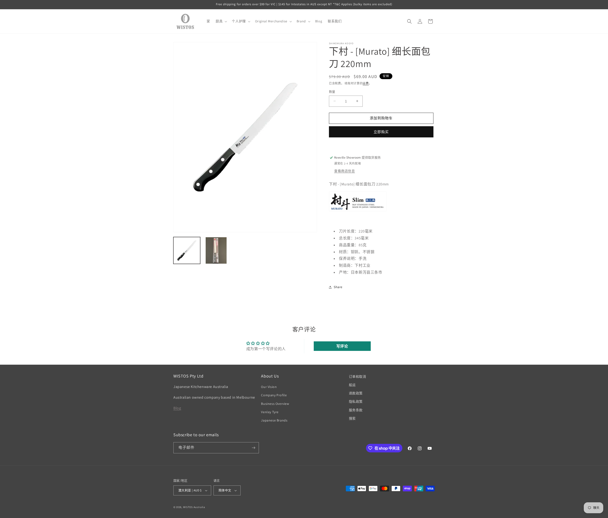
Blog (177, 408)
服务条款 (356, 410)
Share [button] (338, 287)
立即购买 (381, 132)
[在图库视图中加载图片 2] (216, 250)
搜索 (352, 418)
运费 (366, 83)
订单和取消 (357, 376)
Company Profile (274, 395)
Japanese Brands (274, 420)
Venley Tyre (270, 412)
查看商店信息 (344, 171)
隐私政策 (356, 402)
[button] (221, 21)
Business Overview (275, 404)
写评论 (342, 346)
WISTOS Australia (194, 507)
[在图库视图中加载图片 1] (186, 250)
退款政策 (356, 393)
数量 (332, 92)
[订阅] (253, 447)
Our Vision (269, 387)
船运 (352, 385)
